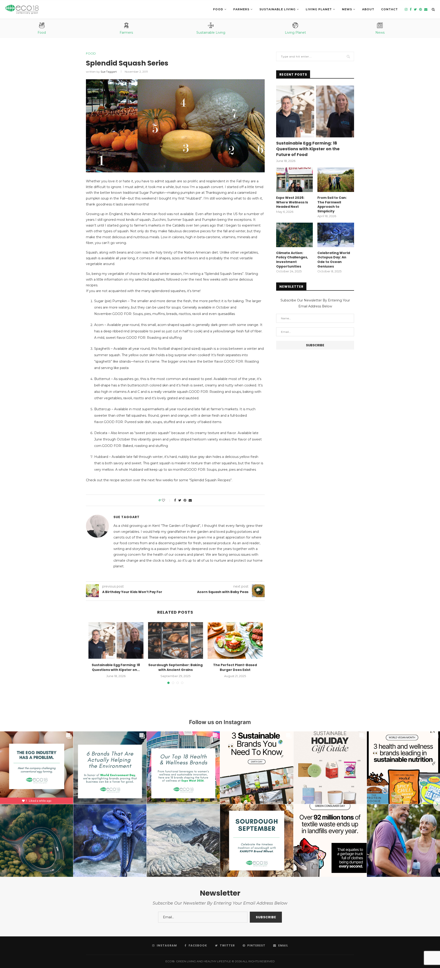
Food (218, 9)
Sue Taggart (109, 71)
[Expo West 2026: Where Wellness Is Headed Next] (294, 179)
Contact (389, 9)
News (347, 9)
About (368, 9)
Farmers (241, 9)
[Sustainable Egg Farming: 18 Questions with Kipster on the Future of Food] (115, 640)
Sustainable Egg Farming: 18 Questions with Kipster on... (116, 667)
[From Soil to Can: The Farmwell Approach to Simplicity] (335, 179)
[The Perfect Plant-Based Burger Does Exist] (235, 640)
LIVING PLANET (319, 9)
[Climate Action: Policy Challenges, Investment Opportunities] (294, 235)
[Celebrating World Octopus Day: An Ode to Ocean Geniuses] (335, 235)
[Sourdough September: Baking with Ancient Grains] (175, 640)
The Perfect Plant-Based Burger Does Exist (235, 667)
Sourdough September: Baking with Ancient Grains (175, 667)
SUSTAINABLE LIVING (277, 9)
